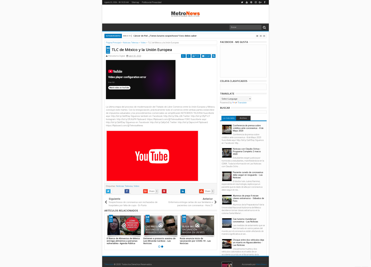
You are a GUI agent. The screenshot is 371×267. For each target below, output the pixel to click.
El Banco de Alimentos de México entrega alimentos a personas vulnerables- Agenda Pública (123, 241)
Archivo (243, 118)
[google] (260, 2)
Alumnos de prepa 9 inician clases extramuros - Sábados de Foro (248, 198)
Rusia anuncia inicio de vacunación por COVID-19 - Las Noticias (195, 241)
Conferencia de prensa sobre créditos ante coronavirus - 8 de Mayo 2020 (248, 128)
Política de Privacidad (151, 2)
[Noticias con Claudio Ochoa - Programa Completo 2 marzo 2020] (227, 153)
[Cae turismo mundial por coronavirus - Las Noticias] (227, 223)
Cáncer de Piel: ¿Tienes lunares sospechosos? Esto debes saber (165, 35)
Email (207, 56)
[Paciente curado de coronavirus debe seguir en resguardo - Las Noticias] (227, 176)
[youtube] (247, 2)
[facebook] (265, 2)
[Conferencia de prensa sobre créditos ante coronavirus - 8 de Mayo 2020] (227, 129)
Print (196, 56)
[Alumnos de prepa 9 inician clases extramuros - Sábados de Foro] (227, 199)
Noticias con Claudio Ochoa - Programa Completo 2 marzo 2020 (247, 151)
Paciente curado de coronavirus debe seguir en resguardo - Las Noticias (248, 175)
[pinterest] (251, 2)
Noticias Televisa (124, 186)
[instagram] (256, 2)
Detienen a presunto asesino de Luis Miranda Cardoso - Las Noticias (159, 241)
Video (136, 186)
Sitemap (135, 2)
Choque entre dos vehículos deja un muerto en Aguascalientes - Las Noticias (248, 242)
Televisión (108, 264)
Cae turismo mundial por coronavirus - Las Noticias (245, 220)
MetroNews (261, 264)
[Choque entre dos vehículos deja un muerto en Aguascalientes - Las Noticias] (227, 244)
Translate (242, 102)
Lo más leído (229, 118)
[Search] (264, 27)
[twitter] (242, 2)
